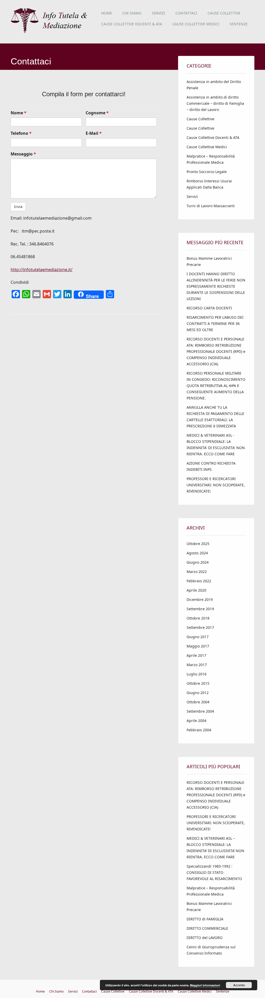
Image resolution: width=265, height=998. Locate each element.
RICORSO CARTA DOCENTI (209, 308)
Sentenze (239, 23)
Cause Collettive (224, 13)
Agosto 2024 (197, 552)
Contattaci (186, 13)
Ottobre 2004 (198, 701)
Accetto (239, 985)
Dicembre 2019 (200, 599)
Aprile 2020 (196, 590)
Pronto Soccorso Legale (207, 171)
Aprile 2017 (196, 655)
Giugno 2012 (198, 692)
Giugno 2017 (198, 636)
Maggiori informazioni (205, 985)
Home (106, 13)
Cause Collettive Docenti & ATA (131, 23)
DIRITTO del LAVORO (205, 937)
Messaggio (23, 154)
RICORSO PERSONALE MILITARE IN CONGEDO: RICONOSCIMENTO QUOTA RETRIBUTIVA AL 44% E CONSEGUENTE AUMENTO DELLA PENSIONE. (216, 385)
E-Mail (94, 133)
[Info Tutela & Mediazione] (51, 32)
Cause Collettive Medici (195, 23)
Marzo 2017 (197, 664)
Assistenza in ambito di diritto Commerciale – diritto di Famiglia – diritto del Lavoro (215, 103)
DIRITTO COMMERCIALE (207, 928)
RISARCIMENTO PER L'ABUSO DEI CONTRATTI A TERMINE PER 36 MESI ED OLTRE (215, 323)
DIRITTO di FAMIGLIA (205, 919)
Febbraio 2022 (199, 580)
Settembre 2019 (200, 608)
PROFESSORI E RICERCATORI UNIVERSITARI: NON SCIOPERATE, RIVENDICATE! (216, 485)
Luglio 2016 (197, 674)
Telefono (21, 133)
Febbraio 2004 (199, 729)
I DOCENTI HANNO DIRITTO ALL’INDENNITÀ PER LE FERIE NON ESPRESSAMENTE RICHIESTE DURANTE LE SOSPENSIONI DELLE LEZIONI (216, 286)
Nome (18, 113)
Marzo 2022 (197, 571)
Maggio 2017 (198, 646)
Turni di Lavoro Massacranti (211, 205)
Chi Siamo (132, 13)
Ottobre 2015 (198, 683)
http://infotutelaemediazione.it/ (41, 269)
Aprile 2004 (196, 720)
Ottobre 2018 (198, 618)
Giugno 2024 (198, 562)
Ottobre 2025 (198, 543)
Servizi (158, 13)
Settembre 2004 (200, 711)
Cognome (97, 113)
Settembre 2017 (200, 627)
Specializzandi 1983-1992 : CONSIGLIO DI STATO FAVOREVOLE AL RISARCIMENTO (214, 872)
